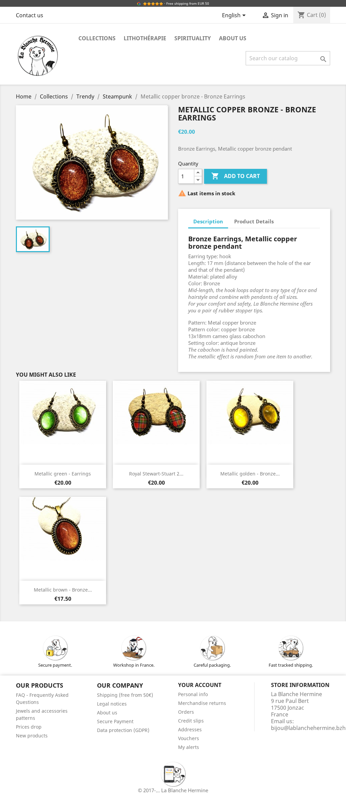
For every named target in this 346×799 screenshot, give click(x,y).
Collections (97, 38)
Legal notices (112, 704)
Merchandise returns (202, 703)
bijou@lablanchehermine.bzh (308, 728)
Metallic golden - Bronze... (250, 473)
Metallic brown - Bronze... (63, 589)
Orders (186, 712)
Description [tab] (208, 221)
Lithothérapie (145, 38)
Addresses (190, 729)
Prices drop (29, 727)
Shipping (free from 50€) (125, 695)
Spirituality (192, 38)
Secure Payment (115, 721)
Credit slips (191, 720)
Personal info (193, 694)
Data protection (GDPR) (123, 730)
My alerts (188, 747)
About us (232, 38)
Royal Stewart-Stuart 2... (156, 473)
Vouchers (188, 738)
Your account (199, 685)
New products (32, 735)
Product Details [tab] (254, 221)
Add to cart (235, 176)
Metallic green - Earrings (62, 473)
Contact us (29, 15)
